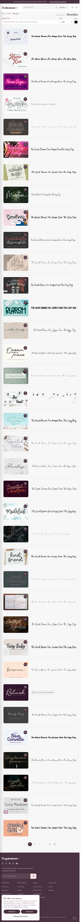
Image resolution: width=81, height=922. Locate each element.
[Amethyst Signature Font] (15, 624)
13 (49, 844)
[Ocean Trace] (15, 353)
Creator (19, 890)
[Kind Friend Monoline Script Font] (15, 556)
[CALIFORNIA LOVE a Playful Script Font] (15, 421)
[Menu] (76, 7)
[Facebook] (6, 863)
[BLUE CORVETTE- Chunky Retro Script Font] (15, 737)
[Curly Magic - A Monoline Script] (15, 263)
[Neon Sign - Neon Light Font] (15, 81)
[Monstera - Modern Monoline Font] (15, 195)
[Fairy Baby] (15, 647)
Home (3, 13)
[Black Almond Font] (15, 127)
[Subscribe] (33, 876)
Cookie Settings (74, 918)
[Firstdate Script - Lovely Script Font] (15, 240)
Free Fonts (5, 887)
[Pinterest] (10, 863)
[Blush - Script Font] (15, 692)
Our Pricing (20, 887)
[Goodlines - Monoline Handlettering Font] (15, 217)
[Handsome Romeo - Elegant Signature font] (15, 760)
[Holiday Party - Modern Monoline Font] (15, 149)
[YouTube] (17, 863)
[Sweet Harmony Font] (15, 579)
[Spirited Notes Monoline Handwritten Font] (15, 443)
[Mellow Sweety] (15, 330)
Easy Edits (20, 894)
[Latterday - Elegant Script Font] (15, 602)
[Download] (21, 31)
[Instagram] (3, 863)
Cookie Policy (37, 894)
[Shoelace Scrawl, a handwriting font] (15, 285)
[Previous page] (25, 844)
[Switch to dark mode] (72, 7)
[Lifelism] (15, 376)
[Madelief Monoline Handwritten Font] (15, 511)
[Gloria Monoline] (15, 104)
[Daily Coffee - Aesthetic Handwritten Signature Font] (15, 534)
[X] (13, 863)
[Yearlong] (15, 466)
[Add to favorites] (25, 31)
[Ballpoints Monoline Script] (15, 670)
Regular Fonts (6, 894)
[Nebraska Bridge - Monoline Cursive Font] (15, 172)
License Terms (37, 887)
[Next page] (55, 844)
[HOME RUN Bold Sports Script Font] (15, 59)
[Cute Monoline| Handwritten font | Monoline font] (15, 805)
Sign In (51, 887)
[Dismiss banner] (77, 2)
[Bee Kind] (15, 398)
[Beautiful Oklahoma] (15, 489)
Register (51, 890)
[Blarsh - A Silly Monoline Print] (15, 308)
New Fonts (5, 890)
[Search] (56, 7)
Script (9, 13)
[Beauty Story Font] (15, 715)
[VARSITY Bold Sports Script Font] (15, 36)
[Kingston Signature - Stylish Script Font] (15, 783)
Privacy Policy (37, 890)
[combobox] (39, 7)
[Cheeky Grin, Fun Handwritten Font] (15, 828)
